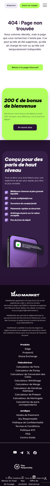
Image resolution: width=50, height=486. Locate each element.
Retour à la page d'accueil (25, 67)
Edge (28, 349)
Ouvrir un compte (29, 5)
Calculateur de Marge (28, 384)
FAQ (27, 434)
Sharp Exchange (27, 356)
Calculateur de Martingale (28, 398)
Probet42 (27, 352)
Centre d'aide (27, 437)
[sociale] (15, 452)
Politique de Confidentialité (27, 422)
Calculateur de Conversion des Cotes (28, 375)
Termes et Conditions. (28, 426)
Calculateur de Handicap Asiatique (28, 389)
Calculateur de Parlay (28, 370)
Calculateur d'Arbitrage (28, 380)
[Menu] (44, 5)
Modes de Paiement (27, 415)
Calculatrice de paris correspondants (27, 403)
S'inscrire (11, 5)
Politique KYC (27, 430)
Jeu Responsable (27, 418)
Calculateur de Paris (27, 366)
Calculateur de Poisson (28, 394)
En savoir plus (25, 127)
